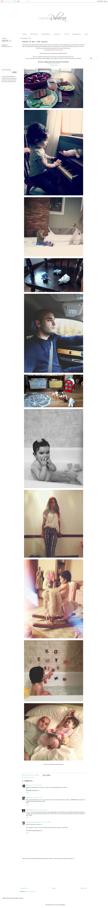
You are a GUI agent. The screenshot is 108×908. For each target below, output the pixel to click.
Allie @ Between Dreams (32, 822)
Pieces (29, 777)
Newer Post (23, 888)
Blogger (63, 904)
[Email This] (43, 775)
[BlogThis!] (45, 775)
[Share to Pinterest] (49, 775)
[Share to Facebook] (48, 775)
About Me (34, 34)
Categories (76, 34)
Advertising (46, 34)
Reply (27, 792)
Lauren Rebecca (30, 775)
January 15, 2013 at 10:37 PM (35, 797)
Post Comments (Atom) (31, 891)
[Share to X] (46, 775)
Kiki (27, 785)
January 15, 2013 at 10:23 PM (35, 785)
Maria (27, 797)
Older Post (83, 888)
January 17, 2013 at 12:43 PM (44, 822)
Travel (66, 34)
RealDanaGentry (30, 810)
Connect (57, 34)
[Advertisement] (53, 874)
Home (24, 34)
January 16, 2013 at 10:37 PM (40, 810)
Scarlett (33, 777)
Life (26, 777)
